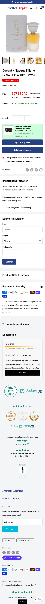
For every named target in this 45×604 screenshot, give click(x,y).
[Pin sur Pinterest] (31, 170)
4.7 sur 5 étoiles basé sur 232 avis (22, 597)
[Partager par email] (41, 170)
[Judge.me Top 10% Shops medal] (34, 416)
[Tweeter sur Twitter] (36, 170)
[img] (22, 440)
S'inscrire (10, 529)
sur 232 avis (21, 444)
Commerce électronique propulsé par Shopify (19, 585)
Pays (4, 224)
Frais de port (17, 97)
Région (5, 235)
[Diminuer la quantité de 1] (14, 118)
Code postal (7, 247)
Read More (23, 373)
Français (7, 540)
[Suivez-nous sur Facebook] (4, 552)
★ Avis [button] (22, 602)
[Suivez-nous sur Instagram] (8, 552)
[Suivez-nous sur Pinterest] (13, 552)
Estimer (9, 261)
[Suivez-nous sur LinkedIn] (17, 552)
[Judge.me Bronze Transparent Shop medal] (11, 416)
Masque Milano (9, 85)
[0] (40, 8)
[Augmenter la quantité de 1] (27, 118)
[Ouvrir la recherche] (31, 8)
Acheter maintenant (22, 150)
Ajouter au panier (22, 142)
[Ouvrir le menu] (3, 8)
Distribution (19, 136)
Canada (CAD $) (23, 540)
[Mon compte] (36, 8)
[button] (20, 476)
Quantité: (6, 118)
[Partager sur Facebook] (27, 170)
